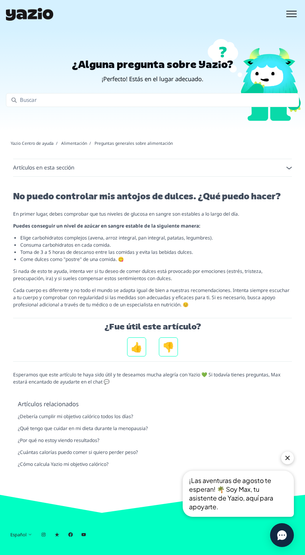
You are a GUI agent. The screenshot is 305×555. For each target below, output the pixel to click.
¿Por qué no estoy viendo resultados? (58, 440)
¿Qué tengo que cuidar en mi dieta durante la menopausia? (83, 428)
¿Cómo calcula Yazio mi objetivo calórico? (63, 464)
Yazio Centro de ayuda (32, 143)
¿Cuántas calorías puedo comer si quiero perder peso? (78, 452)
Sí (136, 346)
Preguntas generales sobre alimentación (134, 143)
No (168, 346)
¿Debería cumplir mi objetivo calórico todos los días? (75, 416)
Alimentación (74, 143)
